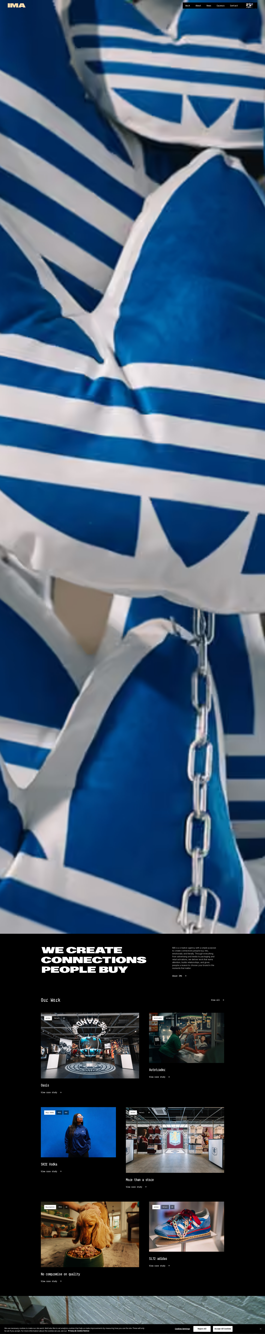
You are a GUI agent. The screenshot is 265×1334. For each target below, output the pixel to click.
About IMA (177, 976)
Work (188, 5)
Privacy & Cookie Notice (78, 1331)
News (209, 5)
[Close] (261, 1329)
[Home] (17, 5)
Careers (221, 5)
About (198, 5)
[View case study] (90, 1053)
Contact (234, 5)
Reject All (202, 1328)
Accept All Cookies (222, 1328)
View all (215, 1000)
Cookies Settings (182, 1328)
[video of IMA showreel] (250, 5)
